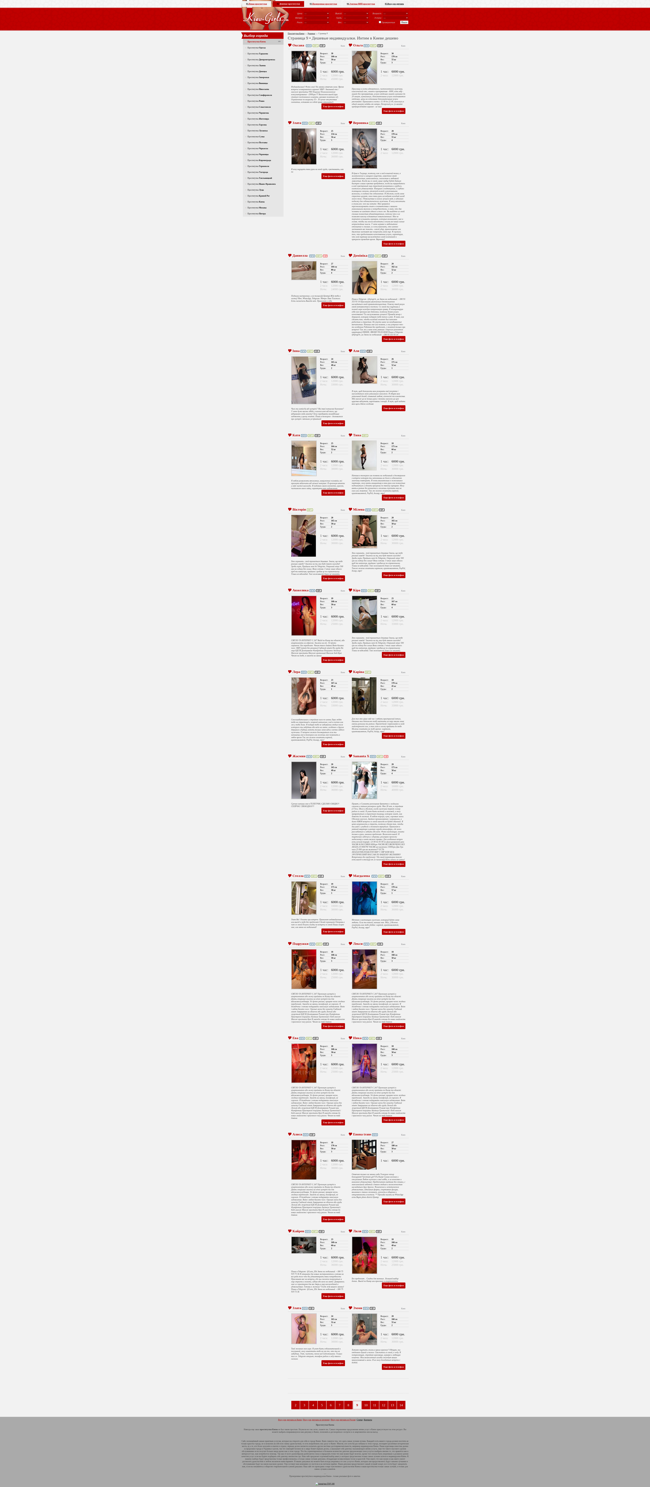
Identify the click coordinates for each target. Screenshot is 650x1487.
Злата (296, 123)
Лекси (358, 943)
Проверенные (388, 22)
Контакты (368, 1420)
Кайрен (298, 1231)
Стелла (298, 876)
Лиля (357, 1231)
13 (392, 1405)
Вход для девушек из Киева (290, 1420)
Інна (296, 351)
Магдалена (362, 876)
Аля (356, 351)
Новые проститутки (256, 4)
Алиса (297, 1134)
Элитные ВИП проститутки (361, 4)
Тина (357, 435)
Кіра (356, 590)
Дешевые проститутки (288, 4)
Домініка (360, 255)
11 (374, 1405)
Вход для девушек (394, 4)
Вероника (360, 123)
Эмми (357, 1308)
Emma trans (362, 1134)
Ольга (358, 45)
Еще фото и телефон (333, 106)
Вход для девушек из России (343, 1420)
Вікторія (299, 509)
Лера (296, 672)
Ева (295, 1038)
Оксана (298, 45)
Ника (357, 1038)
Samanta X (361, 756)
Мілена (358, 509)
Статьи (360, 1420)
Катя (296, 435)
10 (366, 1405)
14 (401, 1405)
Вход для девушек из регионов (316, 1420)
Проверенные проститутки (323, 4)
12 (383, 1405)
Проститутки (256, 48)
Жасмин (299, 756)
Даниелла (300, 255)
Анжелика (300, 590)
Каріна (358, 672)
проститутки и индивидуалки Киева (316, 1476)
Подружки (300, 943)
